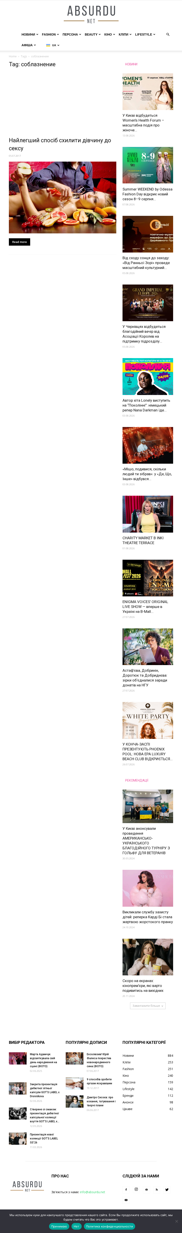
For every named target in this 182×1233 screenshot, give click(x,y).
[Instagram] (136, 1189)
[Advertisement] (62, 103)
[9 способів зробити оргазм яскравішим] (74, 1083)
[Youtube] (126, 1200)
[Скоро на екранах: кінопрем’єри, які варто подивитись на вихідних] (148, 957)
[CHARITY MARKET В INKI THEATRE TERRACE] (148, 514)
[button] (167, 34)
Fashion (49, 34)
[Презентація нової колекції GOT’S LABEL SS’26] (18, 1139)
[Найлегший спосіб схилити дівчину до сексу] (62, 197)
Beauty (91, 34)
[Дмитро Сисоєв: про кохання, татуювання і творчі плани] (74, 1101)
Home (13, 56)
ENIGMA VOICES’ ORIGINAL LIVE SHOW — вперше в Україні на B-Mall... (145, 606)
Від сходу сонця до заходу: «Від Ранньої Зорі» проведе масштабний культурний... (146, 263)
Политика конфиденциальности (109, 1226)
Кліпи (123, 34)
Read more (19, 242)
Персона (70, 34)
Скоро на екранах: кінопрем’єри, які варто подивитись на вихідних (143, 985)
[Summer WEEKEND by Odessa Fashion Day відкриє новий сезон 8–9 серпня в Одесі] (148, 165)
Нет (76, 1226)
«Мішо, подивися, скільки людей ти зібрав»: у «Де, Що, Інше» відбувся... (147, 474)
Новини (28, 34)
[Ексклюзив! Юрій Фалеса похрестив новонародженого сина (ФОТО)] (74, 1058)
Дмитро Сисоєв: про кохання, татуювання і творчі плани (101, 1101)
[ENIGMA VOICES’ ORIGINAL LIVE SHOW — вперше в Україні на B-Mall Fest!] (148, 578)
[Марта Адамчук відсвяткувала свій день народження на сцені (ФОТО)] (18, 1058)
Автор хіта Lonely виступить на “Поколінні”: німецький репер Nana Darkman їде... (146, 405)
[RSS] (156, 1189)
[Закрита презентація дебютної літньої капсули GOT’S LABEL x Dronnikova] (18, 1088)
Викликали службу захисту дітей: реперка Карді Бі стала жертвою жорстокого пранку (148, 917)
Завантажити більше (146, 1006)
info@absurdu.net (92, 1192)
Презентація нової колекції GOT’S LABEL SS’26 (44, 1138)
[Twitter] (166, 1189)
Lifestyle (143, 34)
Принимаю (59, 1226)
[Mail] (146, 1189)
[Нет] (176, 1221)
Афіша (27, 45)
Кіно (108, 34)
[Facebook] (126, 1189)
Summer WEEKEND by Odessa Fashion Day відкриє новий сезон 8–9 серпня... (147, 194)
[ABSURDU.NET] (91, 15)
